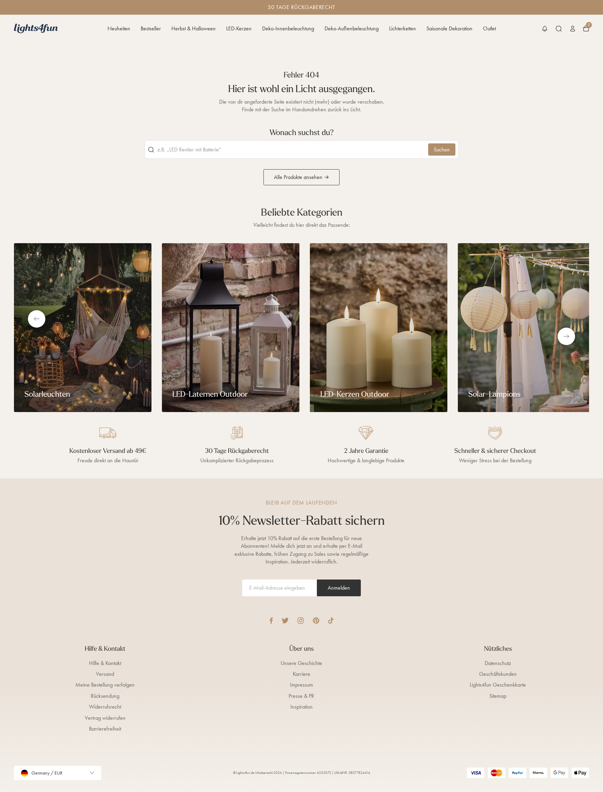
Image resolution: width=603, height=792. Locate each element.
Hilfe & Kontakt (105, 663)
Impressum (301, 684)
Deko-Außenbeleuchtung (352, 28)
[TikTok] (331, 620)
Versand (105, 674)
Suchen (442, 149)
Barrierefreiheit (105, 728)
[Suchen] (558, 28)
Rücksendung (105, 696)
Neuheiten (118, 28)
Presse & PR (301, 696)
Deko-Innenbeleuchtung (288, 28)
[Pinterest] (316, 620)
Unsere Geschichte (301, 663)
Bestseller (151, 28)
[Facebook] (271, 620)
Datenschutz (498, 663)
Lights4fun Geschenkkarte (498, 684)
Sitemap (497, 696)
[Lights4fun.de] (36, 28)
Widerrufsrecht (105, 706)
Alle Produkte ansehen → (301, 177)
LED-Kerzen (239, 28)
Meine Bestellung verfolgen (105, 684)
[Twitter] (285, 620)
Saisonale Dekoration (449, 28)
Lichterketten (402, 28)
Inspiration (301, 706)
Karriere (301, 674)
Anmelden (339, 587)
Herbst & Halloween (193, 28)
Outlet (489, 28)
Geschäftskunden (498, 674)
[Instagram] (300, 620)
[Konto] (572, 28)
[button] (544, 28)
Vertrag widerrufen (105, 718)
